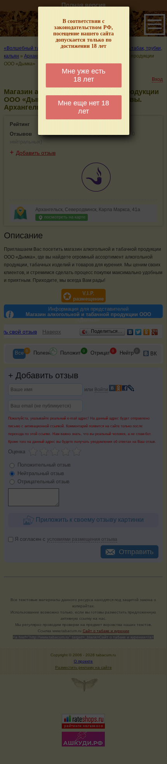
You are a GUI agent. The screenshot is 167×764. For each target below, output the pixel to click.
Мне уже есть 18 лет (83, 75)
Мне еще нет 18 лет (83, 107)
